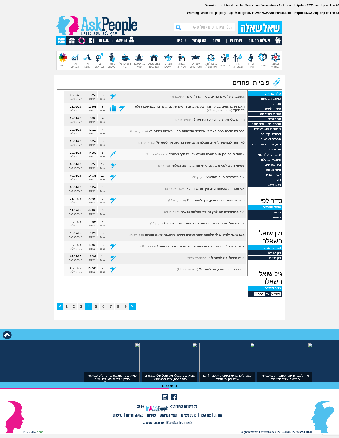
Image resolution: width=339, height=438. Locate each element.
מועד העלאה (272, 207)
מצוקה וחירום (134, 415)
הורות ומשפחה (270, 114)
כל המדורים (272, 93)
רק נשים (275, 258)
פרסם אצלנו (188, 415)
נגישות (117, 415)
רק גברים (274, 253)
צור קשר (205, 415)
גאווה (277, 180)
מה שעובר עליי (270, 149)
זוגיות (277, 104)
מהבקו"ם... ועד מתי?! (265, 124)
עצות (277, 212)
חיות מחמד (273, 169)
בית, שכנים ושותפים (266, 144)
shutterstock (268, 432)
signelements (249, 432)
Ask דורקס (186, 423)
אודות (218, 415)
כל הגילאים (273, 288)
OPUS (40, 432)
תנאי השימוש (168, 415)
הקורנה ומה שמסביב (154, 423)
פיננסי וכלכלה (271, 159)
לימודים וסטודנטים (267, 129)
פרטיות (151, 415)
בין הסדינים (273, 164)
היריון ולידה (273, 109)
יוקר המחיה (273, 174)
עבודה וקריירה (271, 134)
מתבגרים (274, 119)
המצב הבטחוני (270, 98)
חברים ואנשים (270, 139)
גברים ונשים (272, 248)
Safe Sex (274, 185)
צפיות (277, 217)
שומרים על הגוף (269, 154)
